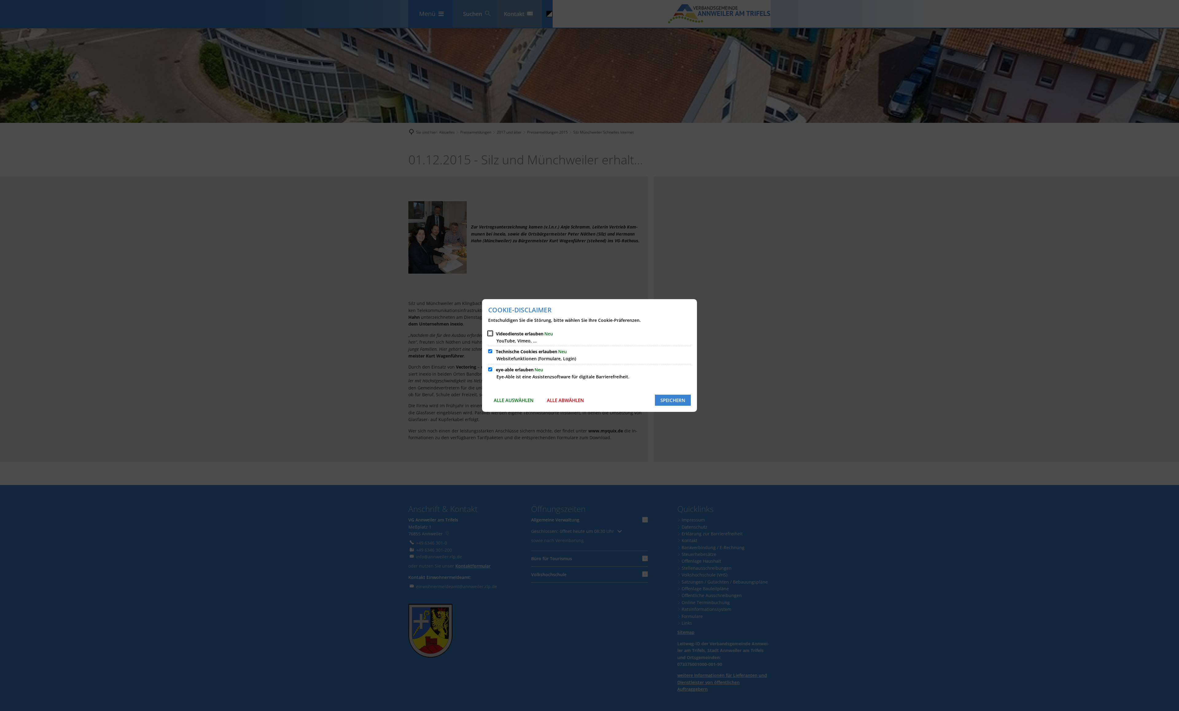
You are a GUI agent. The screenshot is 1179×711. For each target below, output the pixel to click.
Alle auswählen (514, 400)
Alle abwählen (565, 400)
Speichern (672, 400)
